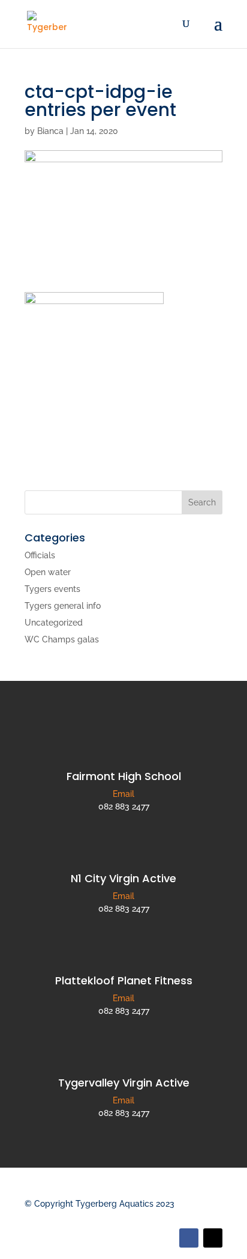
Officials (40, 555)
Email (123, 794)
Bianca (50, 131)
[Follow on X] (212, 1238)
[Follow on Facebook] (188, 1238)
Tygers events (52, 589)
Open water (48, 572)
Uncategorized (54, 622)
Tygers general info (63, 606)
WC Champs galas (62, 639)
